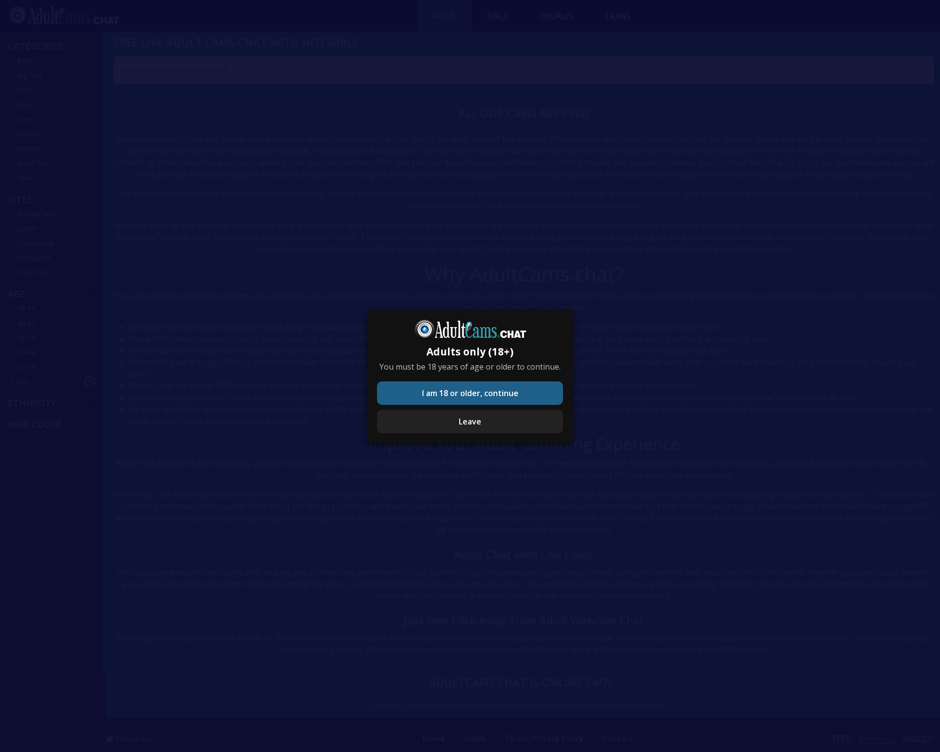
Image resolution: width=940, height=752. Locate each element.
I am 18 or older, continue (470, 393)
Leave (470, 421)
